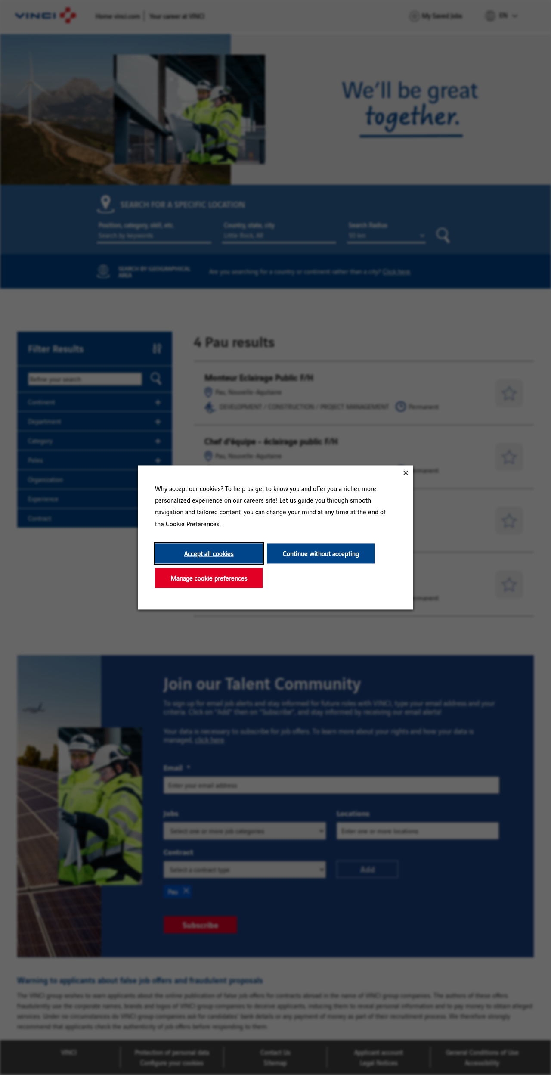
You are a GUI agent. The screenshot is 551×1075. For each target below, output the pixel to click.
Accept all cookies (209, 553)
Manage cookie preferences (209, 577)
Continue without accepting (321, 553)
